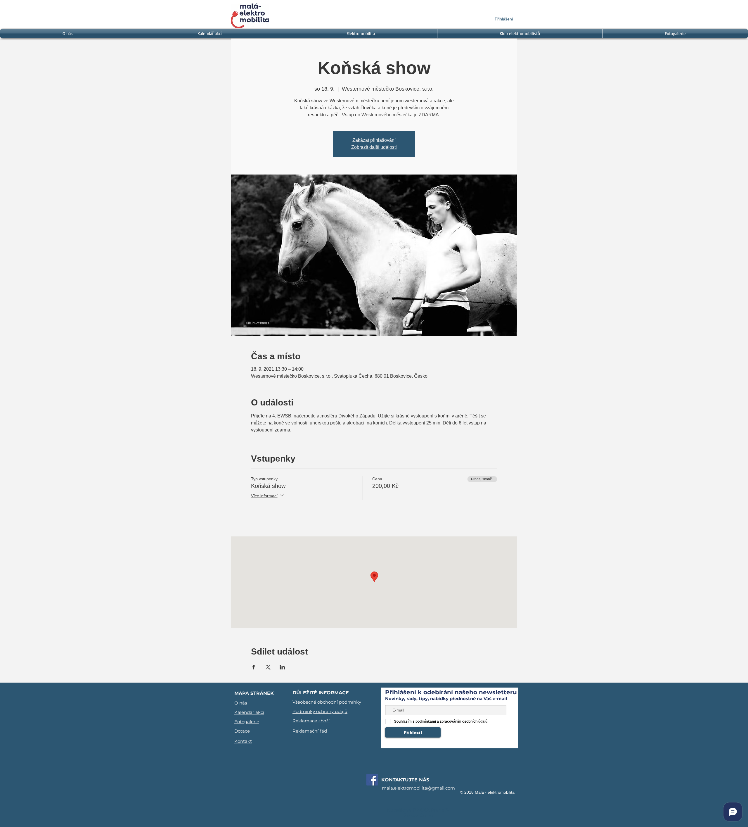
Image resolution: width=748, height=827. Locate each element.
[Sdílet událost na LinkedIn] (282, 667)
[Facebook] (372, 779)
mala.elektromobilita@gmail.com (418, 788)
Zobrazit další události (374, 147)
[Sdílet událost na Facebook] (254, 667)
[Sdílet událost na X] (268, 667)
